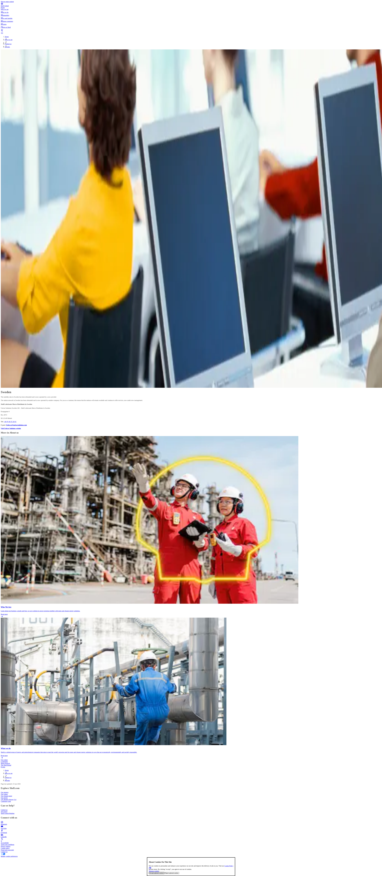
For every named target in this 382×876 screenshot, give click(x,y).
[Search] (191, 30)
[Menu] (191, 33)
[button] (191, 10)
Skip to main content (7, 1)
